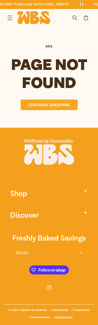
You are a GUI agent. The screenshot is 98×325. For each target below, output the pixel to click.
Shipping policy (63, 317)
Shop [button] (18, 193)
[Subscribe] (79, 252)
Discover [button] (24, 214)
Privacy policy (81, 309)
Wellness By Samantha (33, 309)
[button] (10, 17)
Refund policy (60, 309)
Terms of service (39, 317)
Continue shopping (49, 104)
